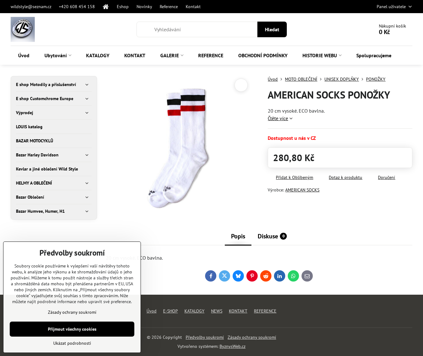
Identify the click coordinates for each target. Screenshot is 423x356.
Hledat (272, 29)
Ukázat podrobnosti (72, 343)
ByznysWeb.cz (232, 346)
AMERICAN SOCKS (302, 190)
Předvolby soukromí (205, 337)
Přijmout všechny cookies (72, 329)
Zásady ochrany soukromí (252, 337)
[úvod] (106, 6)
